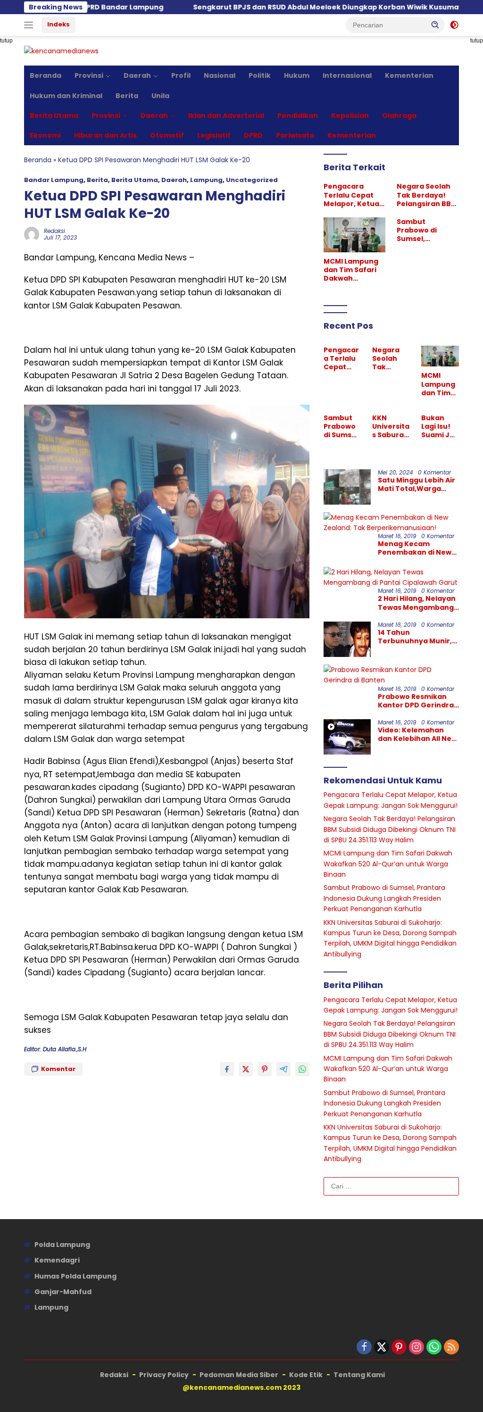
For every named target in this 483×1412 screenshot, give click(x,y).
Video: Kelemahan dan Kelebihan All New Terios (417, 734)
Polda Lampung (62, 1244)
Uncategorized (252, 179)
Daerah (137, 75)
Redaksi (54, 231)
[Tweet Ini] (246, 1069)
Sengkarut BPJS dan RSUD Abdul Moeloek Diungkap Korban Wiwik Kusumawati (285, 7)
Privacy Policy (164, 1374)
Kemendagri (57, 1260)
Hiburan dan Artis (105, 135)
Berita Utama (54, 115)
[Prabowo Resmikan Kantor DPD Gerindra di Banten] (391, 675)
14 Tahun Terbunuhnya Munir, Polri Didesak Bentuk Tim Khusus (415, 636)
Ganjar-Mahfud (63, 1291)
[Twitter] (381, 1347)
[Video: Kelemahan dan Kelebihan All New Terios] (347, 737)
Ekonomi (45, 135)
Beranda (45, 75)
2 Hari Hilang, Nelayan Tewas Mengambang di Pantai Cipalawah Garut (417, 602)
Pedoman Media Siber (239, 1374)
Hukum (296, 75)
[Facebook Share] (227, 1069)
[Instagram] (416, 1347)
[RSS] (451, 1347)
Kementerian (409, 75)
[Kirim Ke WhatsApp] (302, 1069)
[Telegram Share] (283, 1069)
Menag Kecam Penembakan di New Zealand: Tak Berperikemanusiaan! (418, 548)
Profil (181, 75)
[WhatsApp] (433, 1347)
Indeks (58, 24)
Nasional (219, 75)
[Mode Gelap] (454, 25)
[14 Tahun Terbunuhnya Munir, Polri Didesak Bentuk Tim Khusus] (347, 639)
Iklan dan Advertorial (226, 115)
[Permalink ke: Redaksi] (31, 234)
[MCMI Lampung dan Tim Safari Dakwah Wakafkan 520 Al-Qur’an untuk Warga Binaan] (355, 234)
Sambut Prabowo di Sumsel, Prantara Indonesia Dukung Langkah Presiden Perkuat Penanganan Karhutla (427, 230)
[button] (435, 24)
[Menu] (30, 25)
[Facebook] (364, 1347)
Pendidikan (297, 115)
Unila (160, 95)
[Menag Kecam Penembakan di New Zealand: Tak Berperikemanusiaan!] (391, 522)
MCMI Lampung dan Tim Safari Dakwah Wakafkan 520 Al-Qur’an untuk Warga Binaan (353, 270)
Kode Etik (306, 1374)
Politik (260, 75)
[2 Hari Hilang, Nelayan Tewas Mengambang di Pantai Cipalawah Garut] (391, 577)
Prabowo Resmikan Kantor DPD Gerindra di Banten (416, 700)
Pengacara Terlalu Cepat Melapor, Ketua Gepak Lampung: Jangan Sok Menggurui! (354, 195)
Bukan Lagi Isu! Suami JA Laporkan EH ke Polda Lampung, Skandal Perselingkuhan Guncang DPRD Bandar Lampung (439, 427)
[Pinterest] (399, 1347)
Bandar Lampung (53, 179)
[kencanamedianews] (61, 50)
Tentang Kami (359, 1374)
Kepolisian (350, 115)
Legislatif (214, 135)
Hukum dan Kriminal (66, 95)
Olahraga (399, 115)
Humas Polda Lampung (75, 1276)
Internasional (347, 75)
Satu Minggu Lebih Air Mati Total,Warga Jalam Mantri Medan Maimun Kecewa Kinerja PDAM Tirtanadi (416, 484)
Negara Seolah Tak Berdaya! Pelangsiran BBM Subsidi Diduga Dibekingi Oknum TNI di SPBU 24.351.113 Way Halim (427, 195)
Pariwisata (295, 135)
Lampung (206, 179)
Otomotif (167, 135)
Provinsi (89, 75)
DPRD (253, 135)
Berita (127, 95)
